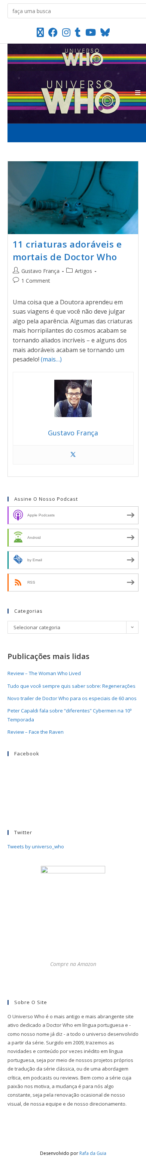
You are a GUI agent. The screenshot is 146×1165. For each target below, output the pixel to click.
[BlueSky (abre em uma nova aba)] (105, 32)
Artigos (83, 270)
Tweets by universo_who (35, 846)
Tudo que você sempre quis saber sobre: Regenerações (71, 686)
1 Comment (35, 280)
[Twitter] (73, 455)
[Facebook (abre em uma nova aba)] (53, 32)
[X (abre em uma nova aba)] (40, 32)
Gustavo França (40, 270)
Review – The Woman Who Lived (44, 673)
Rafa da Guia (92, 1153)
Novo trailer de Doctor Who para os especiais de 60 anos (72, 698)
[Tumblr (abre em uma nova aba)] (78, 32)
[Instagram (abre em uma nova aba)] (66, 32)
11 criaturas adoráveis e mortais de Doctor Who (67, 250)
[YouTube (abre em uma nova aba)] (90, 32)
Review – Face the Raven (35, 731)
